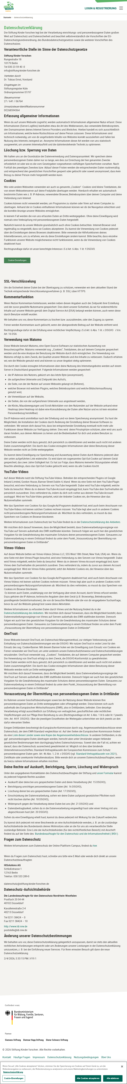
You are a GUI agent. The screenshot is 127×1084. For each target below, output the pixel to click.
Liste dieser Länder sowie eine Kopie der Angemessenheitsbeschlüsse (50, 735)
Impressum (39, 1057)
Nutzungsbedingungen (86, 1057)
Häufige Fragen (21, 1057)
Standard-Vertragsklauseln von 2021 (96, 753)
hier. (95, 845)
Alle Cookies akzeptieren (88, 1078)
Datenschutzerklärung (59, 1057)
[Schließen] (122, 1066)
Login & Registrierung (100, 8)
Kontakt (6, 1057)
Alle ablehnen (113, 1078)
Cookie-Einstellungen (17, 260)
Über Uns (106, 1057)
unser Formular (105, 773)
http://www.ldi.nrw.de (15, 926)
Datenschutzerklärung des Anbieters (100, 522)
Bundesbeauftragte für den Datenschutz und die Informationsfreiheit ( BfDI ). (77, 833)
